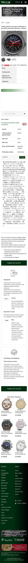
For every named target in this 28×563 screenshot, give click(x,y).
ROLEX (3, 470)
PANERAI (4, 502)
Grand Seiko (4, 496)
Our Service (18, 481)
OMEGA (3, 477)
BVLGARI (4, 485)
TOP (2, 22)
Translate (22, 157)
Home (17, 470)
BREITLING (4, 483)
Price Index (18, 486)
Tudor (2, 512)
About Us (17, 489)
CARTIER (4, 488)
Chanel (3, 523)
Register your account (14, 263)
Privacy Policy (19, 491)
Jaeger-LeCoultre (6, 507)
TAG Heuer (4, 520)
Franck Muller (5, 493)
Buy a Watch (18, 473)
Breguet (3, 480)
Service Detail (19, 478)
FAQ (16, 476)
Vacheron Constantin (7, 517)
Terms (17, 494)
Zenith (8, 22)
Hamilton (3, 499)
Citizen (3, 491)
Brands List (18, 483)
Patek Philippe (5, 510)
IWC (2, 504)
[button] (3, 43)
